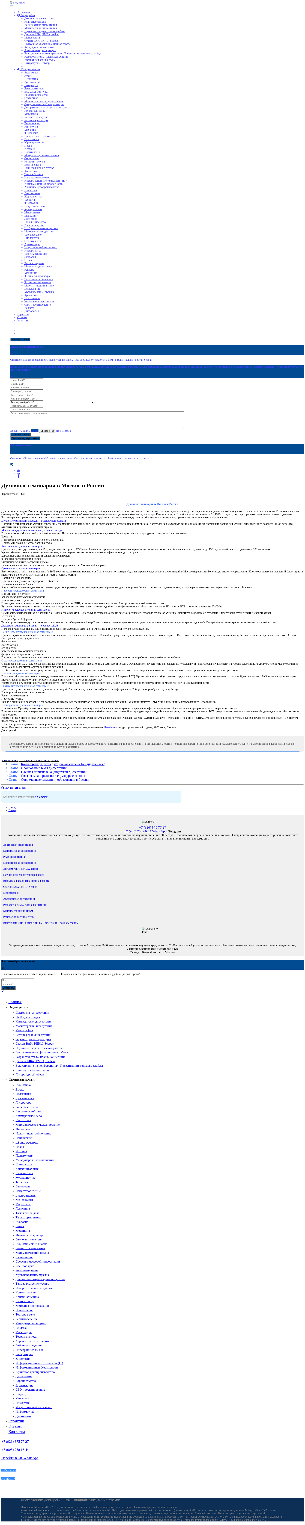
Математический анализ (39, 285)
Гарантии (23, 314)
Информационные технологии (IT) (45, 180)
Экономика (31, 72)
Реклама (29, 269)
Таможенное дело (35, 221)
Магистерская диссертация (40, 27)
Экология (30, 256)
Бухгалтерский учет (36, 91)
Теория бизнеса (33, 174)
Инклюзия (30, 190)
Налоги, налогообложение (40, 136)
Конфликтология (34, 161)
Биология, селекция (36, 120)
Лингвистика (32, 193)
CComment (41, 796)
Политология (32, 151)
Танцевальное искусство (39, 167)
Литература (31, 85)
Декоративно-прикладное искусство (46, 107)
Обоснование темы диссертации (44, 768)
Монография (32, 37)
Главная (25, 12)
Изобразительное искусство (41, 228)
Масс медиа (31, 113)
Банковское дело (34, 88)
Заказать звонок (20, 339)
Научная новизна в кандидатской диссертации (53, 772)
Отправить (8, 987)
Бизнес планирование (37, 282)
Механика (30, 129)
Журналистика (33, 196)
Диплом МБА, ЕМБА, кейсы (41, 34)
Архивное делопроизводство (41, 186)
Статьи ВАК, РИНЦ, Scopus (41, 40)
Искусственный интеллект (40, 247)
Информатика (32, 250)
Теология (29, 199)
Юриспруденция (34, 142)
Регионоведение (34, 225)
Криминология (33, 295)
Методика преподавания (39, 231)
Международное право (38, 266)
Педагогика (31, 78)
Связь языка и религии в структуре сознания (53, 776)
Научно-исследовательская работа (44, 31)
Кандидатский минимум (39, 47)
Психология (31, 139)
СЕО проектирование (37, 304)
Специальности (30, 69)
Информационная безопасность (43, 183)
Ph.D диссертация (35, 21)
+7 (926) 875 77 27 (15, 1441)
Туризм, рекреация (35, 253)
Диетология (31, 310)
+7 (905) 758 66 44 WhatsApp (145, 831)
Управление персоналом (39, 301)
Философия (31, 202)
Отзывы (22, 317)
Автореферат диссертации (40, 50)
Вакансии (10, 1470)
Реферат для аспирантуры (39, 59)
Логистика (30, 218)
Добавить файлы (20, 430)
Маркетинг (31, 215)
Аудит (28, 75)
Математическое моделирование (44, 101)
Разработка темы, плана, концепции (46, 56)
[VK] (18, 473)
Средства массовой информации (44, 104)
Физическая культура (37, 275)
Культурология (33, 209)
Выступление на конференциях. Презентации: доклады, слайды (62, 53)
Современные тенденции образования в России (55, 779)
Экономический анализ (38, 279)
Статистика (31, 97)
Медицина (30, 272)
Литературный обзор (37, 62)
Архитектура (32, 244)
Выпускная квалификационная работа (47, 43)
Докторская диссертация (39, 18)
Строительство (33, 241)
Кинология (31, 126)
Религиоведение (34, 263)
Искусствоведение (35, 206)
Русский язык (32, 82)
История (29, 148)
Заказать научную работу (25, 438)
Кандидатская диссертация (40, 24)
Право (28, 145)
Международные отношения (41, 155)
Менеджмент (32, 212)
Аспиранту (8, 1478)
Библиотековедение (36, 117)
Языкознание (32, 288)
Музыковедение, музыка (39, 291)
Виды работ (27, 15)
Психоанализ (32, 298)
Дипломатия (31, 237)
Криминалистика (34, 110)
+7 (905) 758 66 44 (15, 1450)
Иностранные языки (36, 177)
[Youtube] (18, 470)
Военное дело (32, 164)
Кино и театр (32, 171)
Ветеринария (32, 123)
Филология (31, 132)
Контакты (23, 320)
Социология (31, 158)
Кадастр (29, 307)
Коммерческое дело (36, 94)
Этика (28, 260)
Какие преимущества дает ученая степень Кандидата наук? (62, 764)
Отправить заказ (20, 434)
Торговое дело (33, 234)
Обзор (34, 430)
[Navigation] (11, 6)
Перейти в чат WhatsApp (19, 1458)
